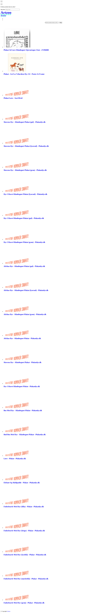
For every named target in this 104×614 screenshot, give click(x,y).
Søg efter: (3, 9)
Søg (61, 22)
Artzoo (8, 611)
